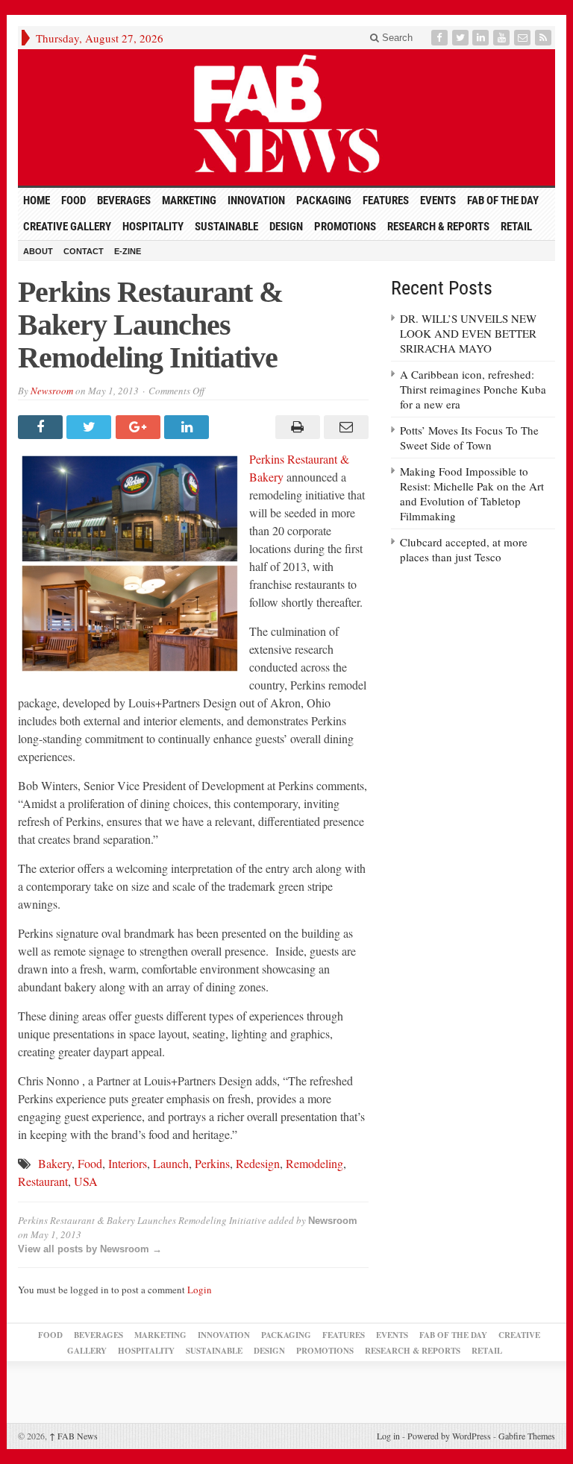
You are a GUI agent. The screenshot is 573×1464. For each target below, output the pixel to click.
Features (386, 200)
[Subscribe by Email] (523, 37)
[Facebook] (440, 37)
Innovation (256, 200)
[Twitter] (461, 37)
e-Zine (127, 251)
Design (286, 226)
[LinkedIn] (482, 37)
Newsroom (52, 390)
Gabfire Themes (526, 1436)
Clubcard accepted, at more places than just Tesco (463, 549)
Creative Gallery (67, 226)
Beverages (124, 200)
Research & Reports (438, 226)
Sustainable (226, 226)
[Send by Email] (344, 427)
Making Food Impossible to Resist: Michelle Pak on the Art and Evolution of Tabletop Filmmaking (472, 493)
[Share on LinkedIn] (188, 427)
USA (86, 1181)
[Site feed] (544, 37)
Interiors (127, 1163)
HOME (36, 200)
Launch (171, 1163)
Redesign (258, 1163)
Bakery (55, 1163)
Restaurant (43, 1181)
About (38, 251)
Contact (83, 251)
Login (199, 1289)
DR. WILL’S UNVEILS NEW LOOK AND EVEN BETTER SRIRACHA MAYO (468, 333)
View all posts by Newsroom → (90, 1249)
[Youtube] (502, 37)
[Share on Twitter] (90, 427)
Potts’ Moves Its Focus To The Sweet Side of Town (469, 437)
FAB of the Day (503, 200)
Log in (388, 1436)
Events (438, 200)
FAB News (73, 1436)
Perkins (212, 1163)
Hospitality (153, 226)
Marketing (189, 200)
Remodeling (314, 1163)
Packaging (323, 200)
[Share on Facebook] (42, 427)
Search (396, 37)
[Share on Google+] (140, 427)
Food (73, 200)
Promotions (345, 226)
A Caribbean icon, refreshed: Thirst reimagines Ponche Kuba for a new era (473, 389)
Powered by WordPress (449, 1436)
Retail (516, 226)
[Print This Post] (295, 427)
